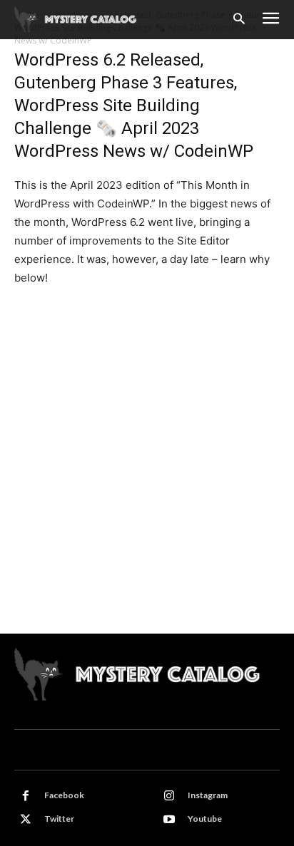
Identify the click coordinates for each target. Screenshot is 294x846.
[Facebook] (25, 796)
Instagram (208, 795)
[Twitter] (25, 819)
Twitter (59, 818)
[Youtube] (169, 819)
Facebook (64, 795)
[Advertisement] (147, 479)
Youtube (205, 818)
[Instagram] (169, 796)
